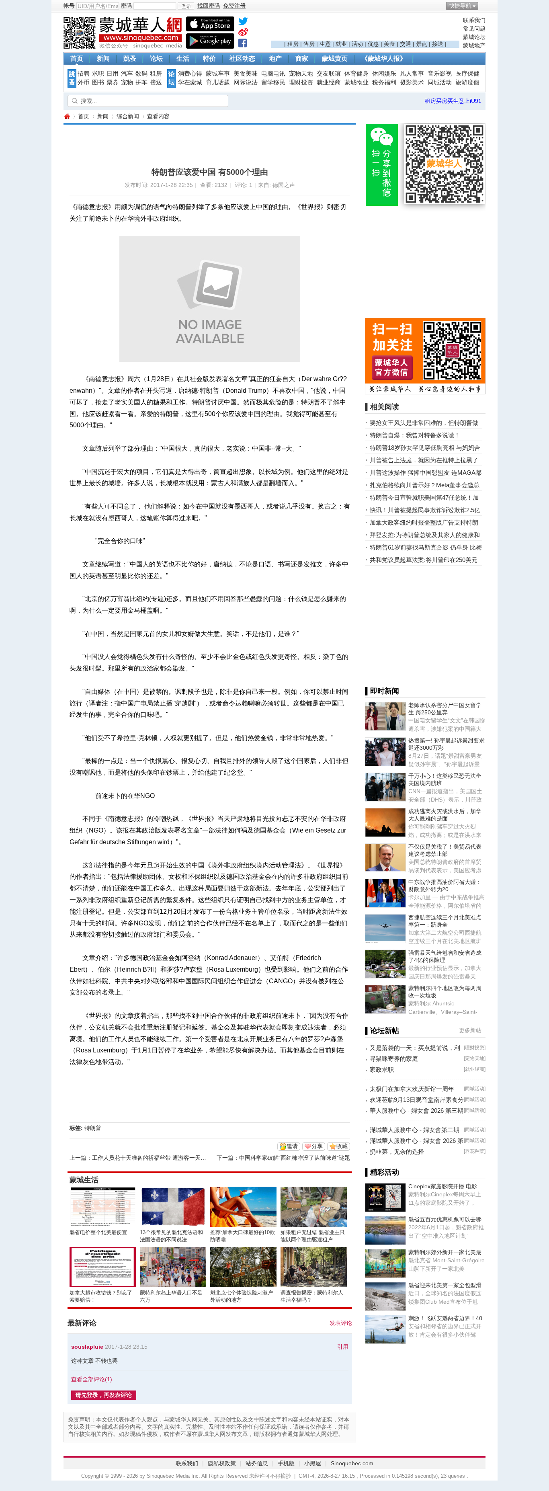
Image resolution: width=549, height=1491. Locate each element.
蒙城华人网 (67, 116)
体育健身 (356, 73)
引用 (342, 1346)
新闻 (103, 58)
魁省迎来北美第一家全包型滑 (444, 1285)
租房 (293, 44)
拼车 (141, 82)
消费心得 (190, 73)
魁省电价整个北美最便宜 (98, 1232)
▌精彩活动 (382, 1172)
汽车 (127, 73)
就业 (341, 44)
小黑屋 (312, 1463)
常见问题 (474, 28)
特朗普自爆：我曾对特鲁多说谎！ (415, 435)
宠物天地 (301, 73)
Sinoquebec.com (352, 1463)
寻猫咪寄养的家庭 (394, 1058)
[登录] (186, 6)
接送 (437, 44)
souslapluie (87, 1346)
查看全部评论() (91, 1379)
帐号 (69, 5)
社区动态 (242, 58)
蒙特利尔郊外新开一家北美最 (444, 1252)
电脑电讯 (273, 73)
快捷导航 (460, 5)
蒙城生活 (84, 1180)
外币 (84, 82)
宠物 (127, 82)
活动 (357, 44)
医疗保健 (467, 73)
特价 (209, 58)
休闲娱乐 (384, 73)
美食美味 (246, 73)
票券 (113, 82)
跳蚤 (129, 58)
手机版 (286, 1463)
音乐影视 (440, 73)
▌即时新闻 (382, 691)
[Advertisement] (365, 28)
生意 (325, 44)
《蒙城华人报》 (383, 58)
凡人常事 (412, 73)
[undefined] (243, 23)
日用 (113, 73)
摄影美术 (412, 82)
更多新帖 (470, 1030)
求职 (98, 73)
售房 (309, 44)
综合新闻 (128, 116)
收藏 (342, 1146)
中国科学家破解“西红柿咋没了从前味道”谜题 (294, 1158)
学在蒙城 (190, 82)
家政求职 (382, 1069)
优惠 (373, 44)
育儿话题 (218, 82)
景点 (421, 44)
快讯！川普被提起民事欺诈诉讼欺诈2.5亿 (425, 510)
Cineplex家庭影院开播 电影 (442, 1186)
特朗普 (92, 1128)
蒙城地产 (474, 45)
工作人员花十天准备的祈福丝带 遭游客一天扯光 (152, 1158)
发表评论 (341, 1323)
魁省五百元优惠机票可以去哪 (444, 1219)
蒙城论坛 (474, 37)
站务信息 (257, 1463)
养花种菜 (474, 1151)
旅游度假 (467, 82)
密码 (126, 5)
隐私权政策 (222, 1463)
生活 (182, 58)
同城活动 (440, 82)
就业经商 (329, 82)
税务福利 (384, 82)
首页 (76, 58)
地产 (275, 58)
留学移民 (273, 82)
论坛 (156, 58)
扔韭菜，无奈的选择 (397, 1151)
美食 (389, 44)
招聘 (84, 73)
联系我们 (474, 20)
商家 (301, 58)
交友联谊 (329, 73)
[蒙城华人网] (124, 46)
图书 (98, 82)
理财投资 (301, 82)
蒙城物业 (356, 82)
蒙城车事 (218, 73)
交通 (405, 44)
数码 (141, 73)
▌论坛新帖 (382, 1031)
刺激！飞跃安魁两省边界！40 (445, 1318)
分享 (317, 1146)
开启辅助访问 (483, 5)
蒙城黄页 (335, 58)
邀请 (292, 1146)
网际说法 (246, 82)
